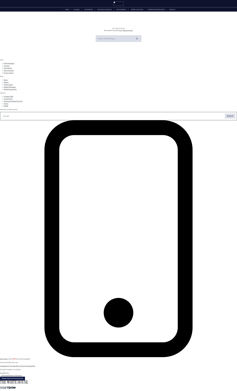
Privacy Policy (9, 73)
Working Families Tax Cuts (13, 101)
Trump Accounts (137, 9)
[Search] (137, 38)
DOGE (6, 106)
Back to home (128, 30)
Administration (9, 63)
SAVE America (121, 9)
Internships (8, 68)
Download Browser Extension (11, 375)
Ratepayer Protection (156, 9)
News (67, 9)
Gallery (76, 9)
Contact (172, 9)
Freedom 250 (8, 96)
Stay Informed (9, 70)
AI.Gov (6, 104)
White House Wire (10, 89)
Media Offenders (10, 87)
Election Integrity (104, 9)
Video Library (8, 85)
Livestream (88, 9)
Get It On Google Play (27, 366)
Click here (3, 359)
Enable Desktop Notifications (12, 378)
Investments (8, 99)
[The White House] (118, 3)
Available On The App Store (10, 366)
